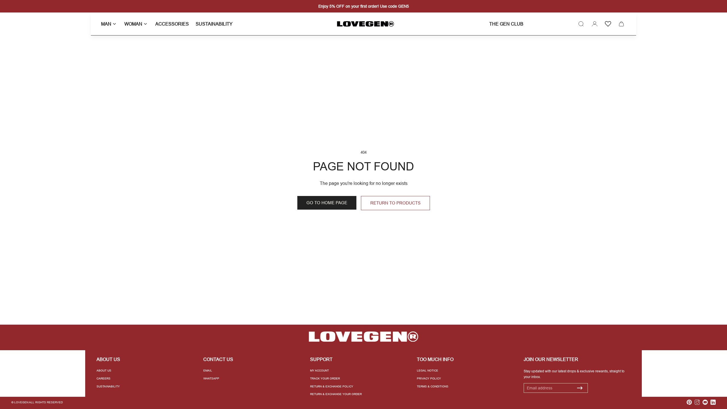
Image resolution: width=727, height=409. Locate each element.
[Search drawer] (581, 24)
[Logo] (363, 24)
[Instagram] (697, 402)
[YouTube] (705, 402)
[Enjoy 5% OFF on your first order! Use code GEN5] (363, 6)
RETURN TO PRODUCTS (395, 203)
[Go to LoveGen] (363, 336)
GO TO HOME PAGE (326, 202)
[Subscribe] (580, 388)
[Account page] (594, 24)
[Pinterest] (689, 402)
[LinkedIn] (713, 402)
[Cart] (621, 24)
